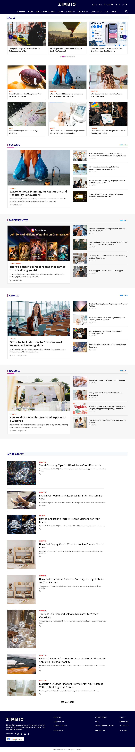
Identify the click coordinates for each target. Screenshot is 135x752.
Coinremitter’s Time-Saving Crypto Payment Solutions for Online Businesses (106, 195)
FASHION (81, 11)
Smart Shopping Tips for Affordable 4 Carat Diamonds (70, 465)
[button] (10, 37)
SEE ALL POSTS (67, 702)
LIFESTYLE (95, 11)
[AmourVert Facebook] (104, 4)
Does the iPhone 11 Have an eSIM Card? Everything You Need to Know (66, 49)
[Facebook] (15, 734)
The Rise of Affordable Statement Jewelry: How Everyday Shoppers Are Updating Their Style (107, 407)
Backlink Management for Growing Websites (23, 132)
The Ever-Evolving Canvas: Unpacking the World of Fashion (108, 305)
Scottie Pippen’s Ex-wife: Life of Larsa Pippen (106, 270)
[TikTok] (28, 734)
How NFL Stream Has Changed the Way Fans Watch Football (25, 95)
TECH (113, 11)
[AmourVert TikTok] (119, 4)
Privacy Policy (101, 717)
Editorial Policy (60, 726)
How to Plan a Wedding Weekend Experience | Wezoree (104, 49)
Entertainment (65, 11)
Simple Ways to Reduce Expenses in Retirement (107, 380)
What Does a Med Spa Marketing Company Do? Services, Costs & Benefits (67, 132)
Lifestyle (123, 730)
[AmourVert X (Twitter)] (127, 4)
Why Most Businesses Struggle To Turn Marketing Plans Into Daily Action (104, 168)
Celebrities (124, 721)
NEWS (30, 11)
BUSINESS (21, 11)
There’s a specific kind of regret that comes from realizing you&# (37, 268)
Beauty (122, 717)
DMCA (97, 721)
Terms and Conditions (104, 726)
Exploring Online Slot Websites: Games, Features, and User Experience (108, 257)
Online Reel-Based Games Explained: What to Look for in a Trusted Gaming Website (108, 243)
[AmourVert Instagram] (97, 4)
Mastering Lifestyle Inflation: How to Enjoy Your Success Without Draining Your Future (71, 685)
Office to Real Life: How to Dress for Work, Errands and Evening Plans (36, 343)
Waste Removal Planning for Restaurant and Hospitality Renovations (66, 95)
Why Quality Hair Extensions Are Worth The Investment (106, 95)
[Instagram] (18, 734)
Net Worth (124, 726)
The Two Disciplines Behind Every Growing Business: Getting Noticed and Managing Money (107, 154)
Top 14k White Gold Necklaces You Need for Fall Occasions (107, 346)
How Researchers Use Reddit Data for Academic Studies (107, 421)
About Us (57, 717)
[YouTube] (25, 734)
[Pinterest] (21, 734)
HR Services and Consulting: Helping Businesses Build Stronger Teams (107, 181)
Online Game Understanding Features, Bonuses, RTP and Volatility (107, 230)
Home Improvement (45, 11)
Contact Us (100, 730)
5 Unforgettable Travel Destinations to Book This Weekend (25, 49)
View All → (124, 145)
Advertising (58, 730)
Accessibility (59, 721)
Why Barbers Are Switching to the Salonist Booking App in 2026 (108, 132)
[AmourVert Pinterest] (112, 4)
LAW (106, 11)
